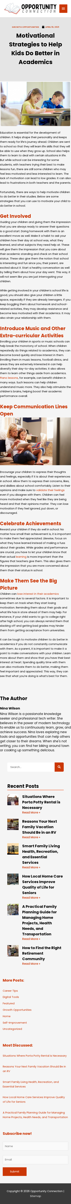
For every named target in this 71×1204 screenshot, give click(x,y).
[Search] (59, 767)
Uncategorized (12, 1029)
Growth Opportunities (25, 27)
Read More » (31, 812)
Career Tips (10, 991)
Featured (9, 1003)
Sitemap (35, 1196)
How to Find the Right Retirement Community (41, 953)
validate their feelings (50, 490)
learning (21, 557)
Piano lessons (9, 378)
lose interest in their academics (38, 594)
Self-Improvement (15, 1023)
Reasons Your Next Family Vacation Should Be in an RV (39, 827)
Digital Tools (11, 997)
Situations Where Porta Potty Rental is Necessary (41, 802)
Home (7, 1016)
